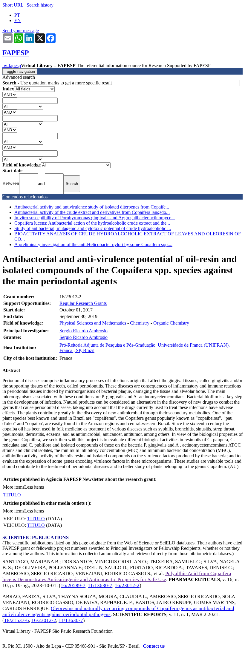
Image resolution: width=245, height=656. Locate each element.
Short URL (12, 4)
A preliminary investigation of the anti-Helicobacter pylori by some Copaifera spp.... (93, 244)
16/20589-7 (73, 585)
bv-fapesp (11, 65)
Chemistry (139, 322)
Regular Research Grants (83, 303)
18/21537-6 (16, 620)
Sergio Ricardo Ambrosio (83, 330)
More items (13, 487)
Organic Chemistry (171, 322)
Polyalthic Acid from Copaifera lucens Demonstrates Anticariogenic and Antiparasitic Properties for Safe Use (116, 576)
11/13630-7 (100, 585)
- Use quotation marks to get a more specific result (57, 82)
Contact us (154, 646)
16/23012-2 (127, 585)
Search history (40, 4)
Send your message (20, 30)
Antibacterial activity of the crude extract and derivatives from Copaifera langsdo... (92, 212)
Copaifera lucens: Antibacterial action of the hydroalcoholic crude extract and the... (92, 223)
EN (17, 20)
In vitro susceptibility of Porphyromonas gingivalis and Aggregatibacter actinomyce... (94, 217)
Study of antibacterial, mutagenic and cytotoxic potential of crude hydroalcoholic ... (92, 228)
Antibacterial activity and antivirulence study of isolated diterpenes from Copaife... (91, 206)
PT (17, 15)
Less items (34, 487)
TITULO (12, 494)
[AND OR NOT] (9, 94)
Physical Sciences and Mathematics (92, 322)
